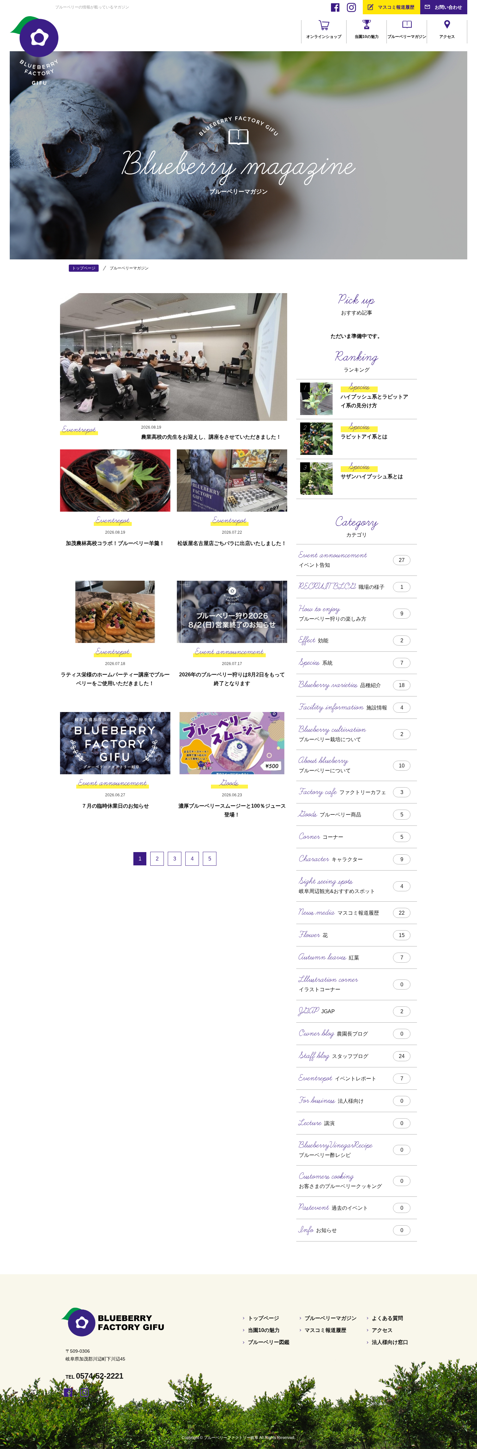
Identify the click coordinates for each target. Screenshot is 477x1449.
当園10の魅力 (264, 1330)
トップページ (263, 1318)
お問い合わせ (448, 7)
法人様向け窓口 (390, 1342)
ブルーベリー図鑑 (268, 1342)
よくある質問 (387, 1318)
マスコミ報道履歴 (396, 7)
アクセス (382, 1330)
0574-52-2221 (99, 1376)
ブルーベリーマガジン (331, 1318)
